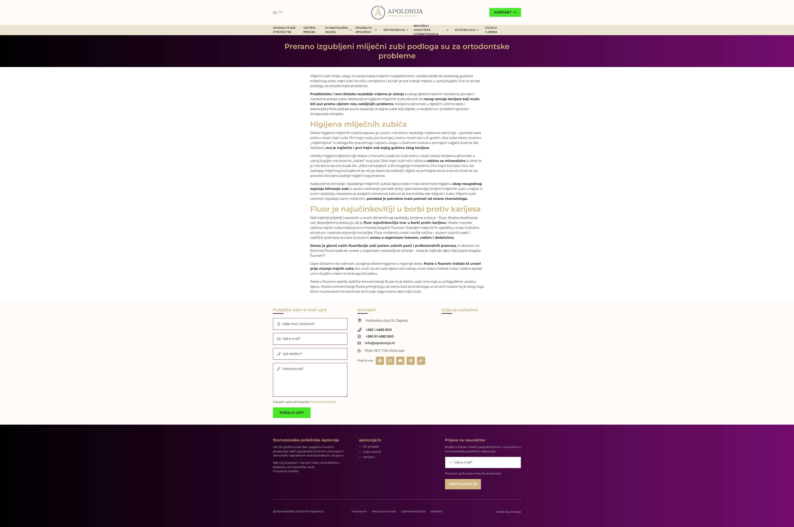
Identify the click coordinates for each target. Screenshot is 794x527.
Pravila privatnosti (384, 511)
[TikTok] (421, 361)
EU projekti (371, 446)
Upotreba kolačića (413, 511)
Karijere (368, 457)
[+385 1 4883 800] (361, 330)
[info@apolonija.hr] (361, 343)
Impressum (359, 511)
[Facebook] (380, 361)
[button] (350, 30)
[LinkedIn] (411, 361)
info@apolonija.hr (380, 343)
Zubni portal (372, 451)
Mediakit (437, 511)
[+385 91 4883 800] (361, 337)
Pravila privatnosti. (323, 402)
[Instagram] (390, 361)
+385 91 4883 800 (380, 336)
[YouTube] (400, 361)
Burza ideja (513, 511)
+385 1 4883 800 (379, 330)
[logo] (397, 12)
